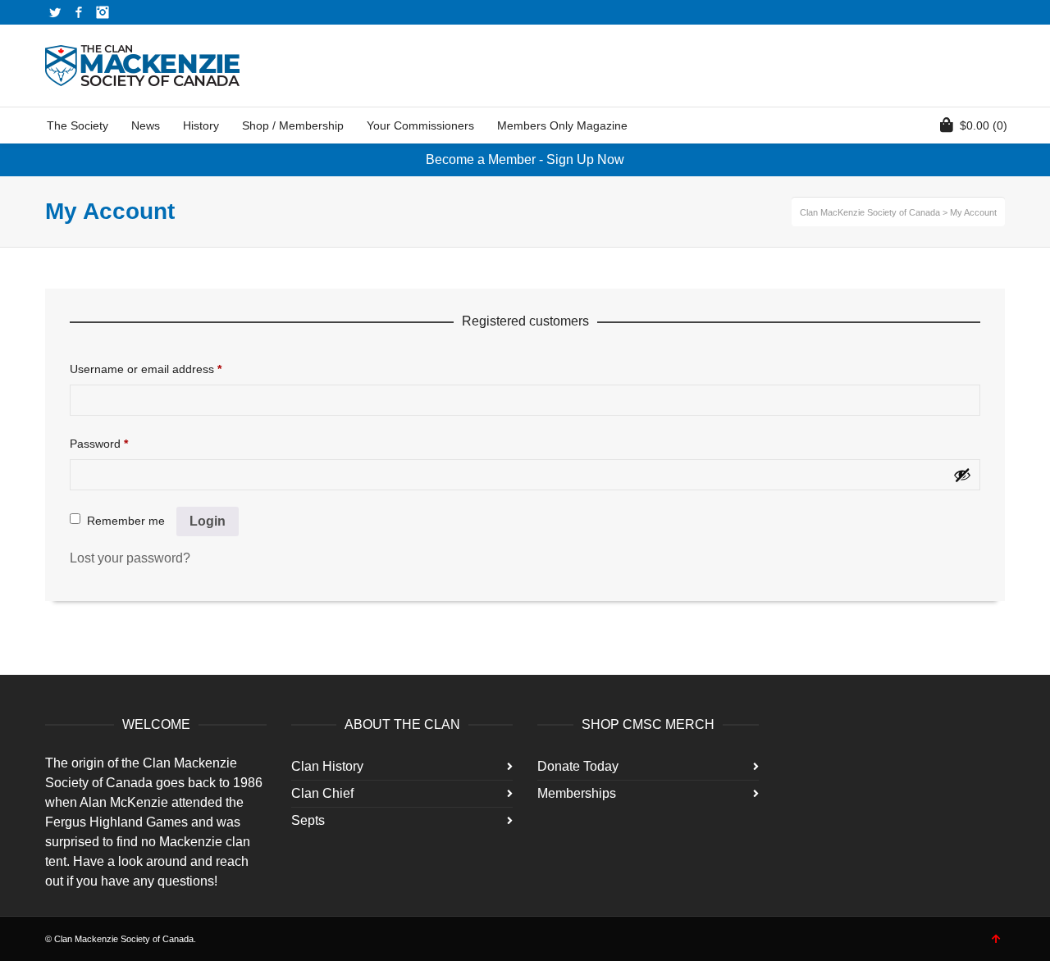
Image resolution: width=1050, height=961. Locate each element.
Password (99, 443)
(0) (983, 125)
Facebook (79, 12)
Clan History (327, 766)
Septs (308, 820)
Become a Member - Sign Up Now (525, 159)
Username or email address (145, 369)
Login (207, 521)
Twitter (55, 12)
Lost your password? (130, 558)
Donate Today (578, 766)
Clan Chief (322, 793)
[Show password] (962, 475)
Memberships (576, 793)
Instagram (102, 12)
